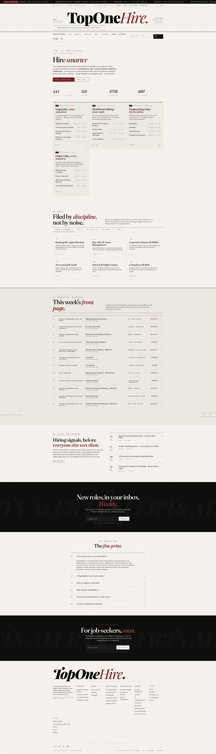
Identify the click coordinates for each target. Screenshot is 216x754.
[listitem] (108, 320)
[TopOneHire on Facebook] (67, 746)
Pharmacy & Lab (111, 703)
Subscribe (124, 518)
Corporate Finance (82, 694)
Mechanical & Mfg (125, 689)
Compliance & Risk (82, 700)
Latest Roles (122, 34)
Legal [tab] (80, 229)
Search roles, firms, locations (140, 36)
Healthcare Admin (111, 698)
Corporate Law (95, 689)
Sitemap (55, 732)
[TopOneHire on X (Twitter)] (63, 746)
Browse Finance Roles (63, 79)
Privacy (55, 727)
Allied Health (110, 695)
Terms (55, 729)
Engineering (126, 686)
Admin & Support (140, 700)
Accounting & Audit (82, 697)
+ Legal (69, 34)
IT (135, 697)
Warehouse (138, 705)
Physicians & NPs (111, 692)
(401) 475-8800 (57, 721)
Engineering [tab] (107, 229)
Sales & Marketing (140, 711)
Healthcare (111, 686)
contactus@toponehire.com (61, 724)
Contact (151, 700)
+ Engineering (87, 34)
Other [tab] (120, 229)
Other (137, 686)
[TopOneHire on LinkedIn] (59, 746)
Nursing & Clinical (111, 689)
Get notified (122, 647)
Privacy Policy (126, 739)
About (151, 689)
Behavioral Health (111, 701)
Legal (94, 686)
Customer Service (140, 714)
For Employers (153, 694)
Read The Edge (59, 461)
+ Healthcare (77, 34)
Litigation (94, 692)
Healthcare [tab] (92, 229)
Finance (80, 686)
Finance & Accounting (59, 34)
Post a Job (82, 79)
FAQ (61, 39)
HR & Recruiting (140, 708)
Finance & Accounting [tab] (64, 229)
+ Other (96, 34)
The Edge (55, 39)
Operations (138, 703)
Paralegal (94, 695)
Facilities (137, 694)
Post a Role (157, 36)
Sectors (113, 34)
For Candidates (104, 34)
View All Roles (208, 414)
